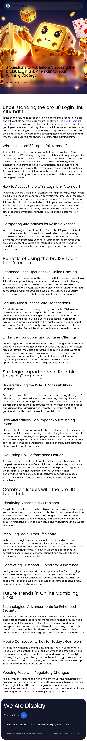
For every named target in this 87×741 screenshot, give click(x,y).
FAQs (32, 724)
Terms (73, 733)
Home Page (11, 724)
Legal (80, 733)
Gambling (11, 61)
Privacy (66, 733)
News (23, 724)
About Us (57, 733)
